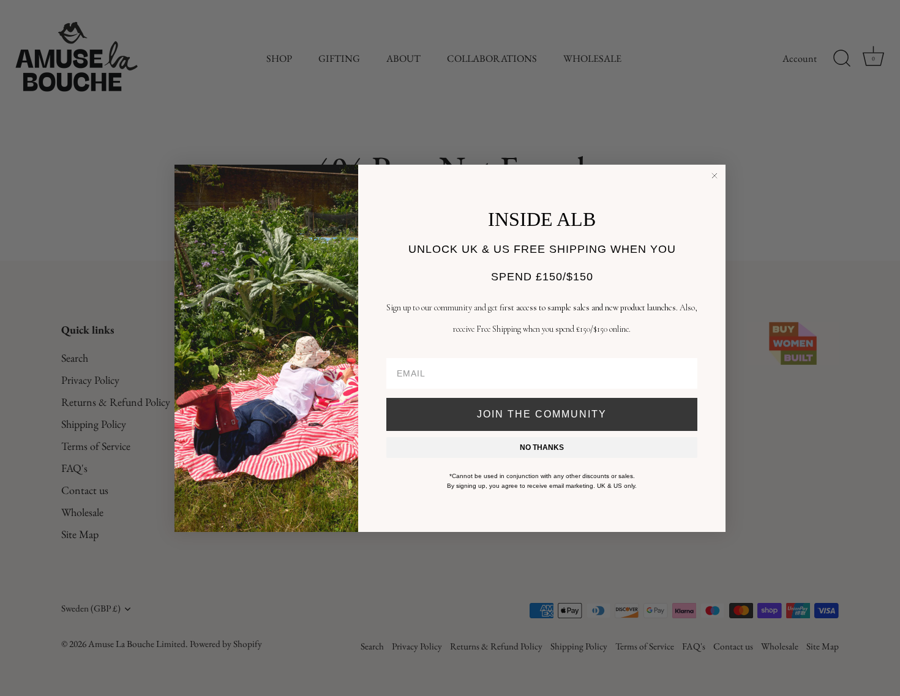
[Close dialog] (714, 176)
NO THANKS (542, 447)
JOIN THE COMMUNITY (542, 414)
